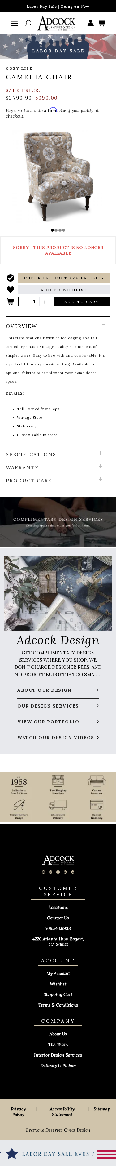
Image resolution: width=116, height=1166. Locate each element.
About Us (58, 1034)
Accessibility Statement (62, 1111)
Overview (21, 326)
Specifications (31, 454)
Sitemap (102, 1109)
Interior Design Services (58, 1055)
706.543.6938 (58, 928)
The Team (58, 1044)
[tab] (58, 382)
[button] (52, 230)
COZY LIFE (19, 68)
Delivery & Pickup (58, 1065)
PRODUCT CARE (29, 480)
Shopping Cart (58, 994)
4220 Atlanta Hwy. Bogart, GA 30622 (58, 941)
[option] (58, 176)
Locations (58, 907)
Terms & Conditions (58, 1005)
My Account (58, 973)
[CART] (101, 23)
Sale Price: (23, 90)
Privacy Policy (18, 1111)
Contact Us (58, 918)
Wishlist (58, 984)
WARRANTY (22, 467)
